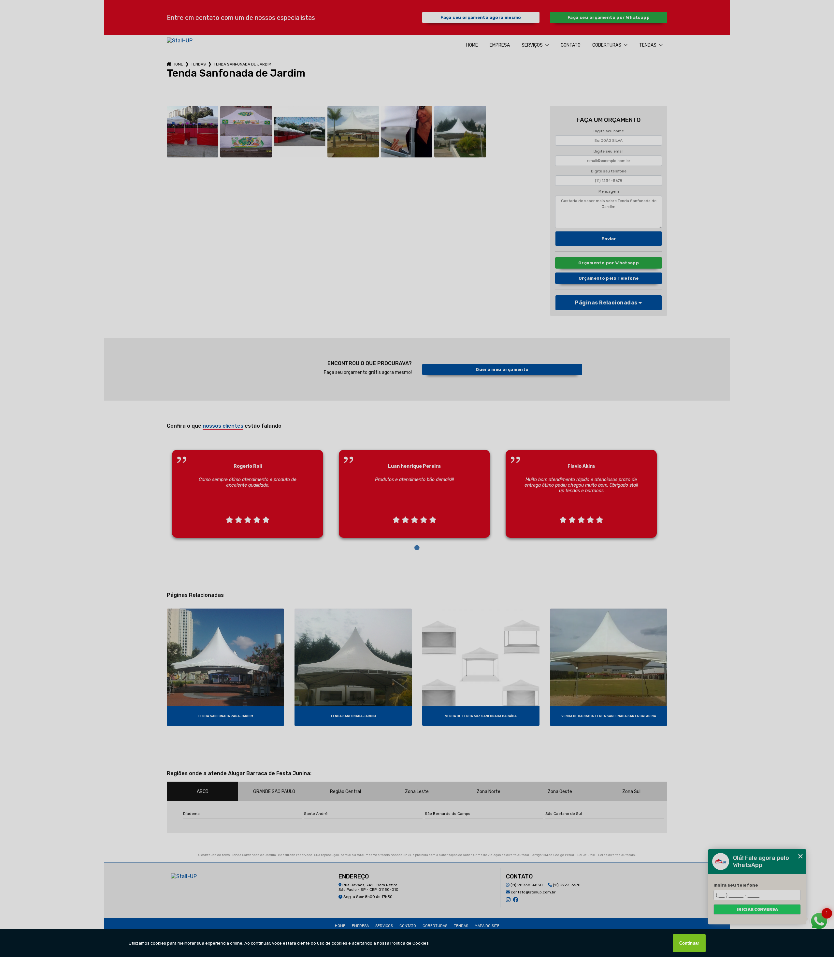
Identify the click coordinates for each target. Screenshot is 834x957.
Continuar (689, 943)
